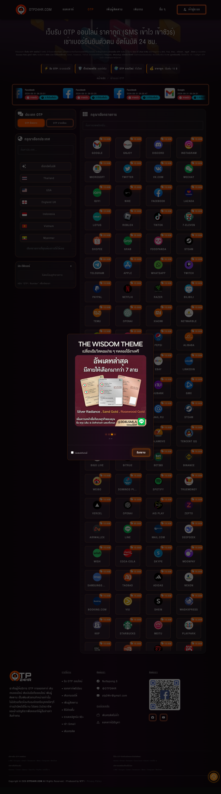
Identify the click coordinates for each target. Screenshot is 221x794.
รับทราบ (141, 452)
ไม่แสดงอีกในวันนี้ (80, 453)
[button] (106, 434)
